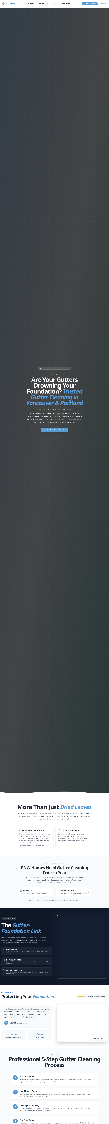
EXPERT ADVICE (65, 4)
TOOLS (53, 4)
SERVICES (31, 4)
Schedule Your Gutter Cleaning (54, 430)
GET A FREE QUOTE (90, 3)
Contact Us (103, 3)
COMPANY (42, 4)
